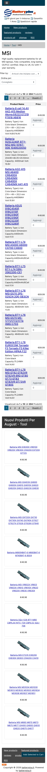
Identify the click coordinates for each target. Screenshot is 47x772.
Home (7, 27)
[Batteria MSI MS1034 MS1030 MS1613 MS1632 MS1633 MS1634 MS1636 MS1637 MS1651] (23, 678)
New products (20, 27)
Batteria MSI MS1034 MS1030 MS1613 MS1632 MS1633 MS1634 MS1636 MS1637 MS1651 (24, 690)
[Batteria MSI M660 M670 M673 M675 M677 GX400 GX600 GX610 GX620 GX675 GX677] (23, 713)
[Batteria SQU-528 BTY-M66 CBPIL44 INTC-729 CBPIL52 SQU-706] (23, 610)
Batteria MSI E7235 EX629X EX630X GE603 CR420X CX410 (23, 656)
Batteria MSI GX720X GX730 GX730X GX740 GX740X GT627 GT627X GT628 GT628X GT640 (23, 520)
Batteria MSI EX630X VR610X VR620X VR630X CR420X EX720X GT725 (23, 450)
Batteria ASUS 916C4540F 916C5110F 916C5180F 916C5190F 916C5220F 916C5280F (13, 214)
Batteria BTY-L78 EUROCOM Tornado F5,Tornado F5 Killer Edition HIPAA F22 (17, 347)
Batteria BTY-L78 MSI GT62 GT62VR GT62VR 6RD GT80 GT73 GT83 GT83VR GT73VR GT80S (16, 377)
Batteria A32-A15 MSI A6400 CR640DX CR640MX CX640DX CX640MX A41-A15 (16, 177)
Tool (14, 45)
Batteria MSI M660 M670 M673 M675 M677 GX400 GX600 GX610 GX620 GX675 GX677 (23, 725)
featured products (12, 32)
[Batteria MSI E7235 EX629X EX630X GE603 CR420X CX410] (23, 645)
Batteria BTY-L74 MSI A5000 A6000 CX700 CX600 (16, 245)
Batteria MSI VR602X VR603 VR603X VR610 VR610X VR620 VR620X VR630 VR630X (23, 587)
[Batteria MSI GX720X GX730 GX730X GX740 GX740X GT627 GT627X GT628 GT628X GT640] (23, 508)
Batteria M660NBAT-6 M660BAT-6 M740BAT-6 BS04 (23, 554)
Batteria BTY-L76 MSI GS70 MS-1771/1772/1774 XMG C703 (15, 319)
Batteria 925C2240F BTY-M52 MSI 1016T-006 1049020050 (15, 143)
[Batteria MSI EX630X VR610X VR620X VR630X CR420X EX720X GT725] (23, 437)
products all (9, 37)
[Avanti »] (36, 98)
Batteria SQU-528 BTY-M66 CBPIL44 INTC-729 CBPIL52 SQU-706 (23, 623)
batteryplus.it (28, 767)
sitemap (23, 37)
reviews (28, 32)
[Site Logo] (23, 13)
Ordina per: (6, 78)
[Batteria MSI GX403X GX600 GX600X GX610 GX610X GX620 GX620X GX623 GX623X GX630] (23, 473)
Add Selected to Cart (33, 754)
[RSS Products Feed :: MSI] (4, 764)
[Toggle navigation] (7, 3)
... (28, 98)
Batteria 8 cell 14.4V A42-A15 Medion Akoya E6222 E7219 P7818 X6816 (17, 113)
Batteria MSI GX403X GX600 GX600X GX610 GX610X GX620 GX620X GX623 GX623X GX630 (23, 485)
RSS (32, 37)
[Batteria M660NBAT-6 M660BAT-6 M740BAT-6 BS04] (23, 543)
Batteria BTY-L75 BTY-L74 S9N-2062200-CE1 (15, 269)
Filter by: (4, 73)
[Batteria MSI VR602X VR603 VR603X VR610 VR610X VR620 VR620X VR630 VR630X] (23, 575)
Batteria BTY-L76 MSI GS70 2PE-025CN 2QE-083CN (17, 293)
